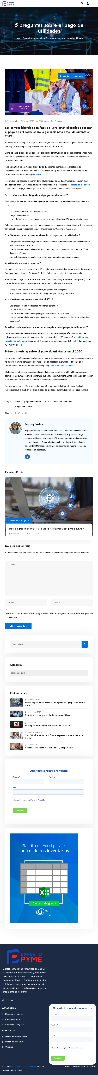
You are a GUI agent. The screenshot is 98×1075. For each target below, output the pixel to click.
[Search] (82, 3)
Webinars (9, 1046)
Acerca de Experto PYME (16, 1036)
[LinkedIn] (22, 413)
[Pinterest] (26, 413)
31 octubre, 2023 (34, 712)
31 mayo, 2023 (33, 745)
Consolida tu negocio (33, 38)
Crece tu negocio (12, 1019)
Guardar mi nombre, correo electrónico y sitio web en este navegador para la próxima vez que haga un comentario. (49, 615)
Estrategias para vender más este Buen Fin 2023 (47, 725)
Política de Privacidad (75, 1066)
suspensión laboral (23, 407)
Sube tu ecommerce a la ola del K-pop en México (48, 715)
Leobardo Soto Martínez (61, 365)
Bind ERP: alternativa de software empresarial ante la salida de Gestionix (54, 737)
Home (17, 38)
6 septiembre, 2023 (35, 732)
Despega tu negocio (14, 1014)
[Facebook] (15, 413)
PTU (47, 401)
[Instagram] (7, 1000)
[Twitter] (18, 413)
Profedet (36, 174)
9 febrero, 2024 (34, 700)
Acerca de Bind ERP (14, 1041)
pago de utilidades (32, 401)
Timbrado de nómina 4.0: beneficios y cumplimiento (49, 747)
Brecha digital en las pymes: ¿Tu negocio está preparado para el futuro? (46, 528)
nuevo (17, 401)
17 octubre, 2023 (34, 723)
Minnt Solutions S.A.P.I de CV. (22, 1066)
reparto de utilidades (80, 185)
